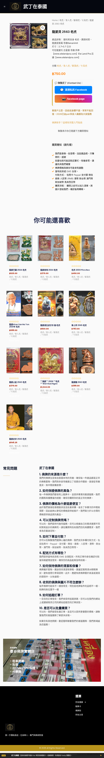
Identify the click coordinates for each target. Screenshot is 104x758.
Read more (14, 283)
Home (55, 20)
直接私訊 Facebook (73, 90)
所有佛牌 (79, 702)
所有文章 (79, 714)
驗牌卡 (78, 706)
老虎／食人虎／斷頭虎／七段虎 (73, 20)
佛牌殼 (78, 710)
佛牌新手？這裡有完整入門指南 (67, 122)
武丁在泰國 (35, 6)
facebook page (73, 99)
